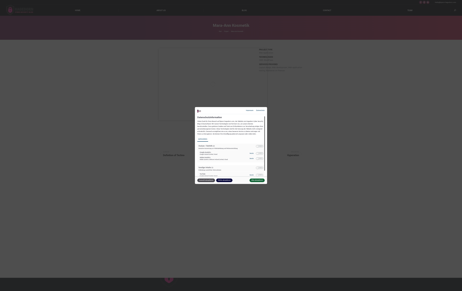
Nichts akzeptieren (224, 180)
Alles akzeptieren (257, 180)
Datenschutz (260, 110)
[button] (257, 146)
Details (252, 153)
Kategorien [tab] (202, 139)
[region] (231, 146)
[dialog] (231, 145)
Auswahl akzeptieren (206, 180)
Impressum (249, 110)
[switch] (259, 146)
